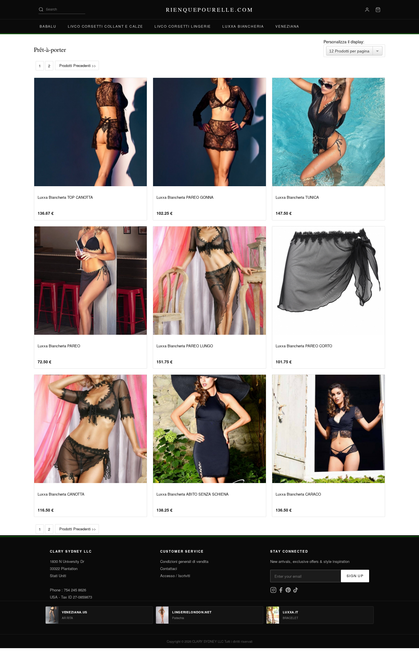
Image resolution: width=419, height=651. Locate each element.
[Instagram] (274, 591)
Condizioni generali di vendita (184, 561)
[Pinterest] (288, 591)
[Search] (41, 9)
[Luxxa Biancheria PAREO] (90, 280)
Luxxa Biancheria (243, 26)
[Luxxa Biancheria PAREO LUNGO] (209, 280)
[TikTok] (295, 591)
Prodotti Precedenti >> (77, 65)
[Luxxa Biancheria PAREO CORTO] (328, 280)
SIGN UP (355, 575)
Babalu (48, 26)
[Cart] (378, 9)
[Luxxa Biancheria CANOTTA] (90, 429)
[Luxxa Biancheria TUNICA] (328, 132)
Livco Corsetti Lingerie (182, 26)
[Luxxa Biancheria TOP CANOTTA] (90, 132)
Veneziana (287, 26)
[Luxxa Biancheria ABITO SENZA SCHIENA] (209, 429)
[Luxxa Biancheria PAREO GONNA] (209, 132)
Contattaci (168, 568)
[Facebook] (281, 591)
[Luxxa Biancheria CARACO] (328, 429)
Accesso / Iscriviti (175, 575)
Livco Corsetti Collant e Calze (105, 26)
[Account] (367, 9)
